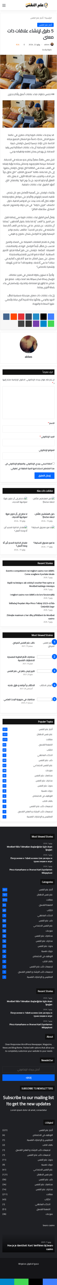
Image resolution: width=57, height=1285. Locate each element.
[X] (43, 316)
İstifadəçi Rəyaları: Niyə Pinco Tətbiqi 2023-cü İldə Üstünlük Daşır (31, 605)
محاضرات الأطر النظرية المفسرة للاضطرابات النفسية (21, 658)
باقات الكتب (47, 801)
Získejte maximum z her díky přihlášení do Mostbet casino (30, 617)
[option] (28, 1238)
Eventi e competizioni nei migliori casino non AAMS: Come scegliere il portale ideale (30, 572)
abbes (47, 44)
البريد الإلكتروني (47, 436)
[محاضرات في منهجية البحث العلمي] (45, 704)
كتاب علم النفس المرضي (24, 643)
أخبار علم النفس (36, 18)
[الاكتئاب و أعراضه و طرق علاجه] (45, 690)
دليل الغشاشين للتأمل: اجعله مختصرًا (44, 515)
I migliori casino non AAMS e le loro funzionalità (32, 595)
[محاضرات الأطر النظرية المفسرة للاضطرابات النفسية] (45, 661)
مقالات (49, 739)
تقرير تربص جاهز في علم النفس (21, 671)
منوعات (49, 770)
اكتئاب (50, 749)
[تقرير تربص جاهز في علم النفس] (45, 675)
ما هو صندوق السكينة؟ (43, 543)
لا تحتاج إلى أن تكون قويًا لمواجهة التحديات (16, 515)
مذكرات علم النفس (44, 780)
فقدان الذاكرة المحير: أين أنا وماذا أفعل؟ (15, 544)
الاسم (51, 423)
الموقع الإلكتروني (46, 450)
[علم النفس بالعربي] (36, 5)
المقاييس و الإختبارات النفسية (40, 816)
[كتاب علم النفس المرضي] (45, 647)
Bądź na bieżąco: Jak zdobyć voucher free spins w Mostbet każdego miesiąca (30, 584)
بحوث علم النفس (45, 785)
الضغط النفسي (46, 744)
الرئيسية (48, 18)
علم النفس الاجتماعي (43, 765)
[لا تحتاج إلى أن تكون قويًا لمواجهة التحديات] (15, 504)
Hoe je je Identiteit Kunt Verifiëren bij (27, 1245)
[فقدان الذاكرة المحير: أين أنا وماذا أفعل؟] (15, 533)
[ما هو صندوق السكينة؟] (42, 533)
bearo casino (49, 1247)
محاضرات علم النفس (44, 775)
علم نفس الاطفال (45, 734)
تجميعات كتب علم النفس (41, 806)
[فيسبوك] (51, 316)
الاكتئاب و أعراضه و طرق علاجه (21, 685)
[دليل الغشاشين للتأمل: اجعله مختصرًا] (42, 504)
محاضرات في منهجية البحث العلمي (19, 699)
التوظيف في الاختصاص (42, 796)
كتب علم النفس (46, 760)
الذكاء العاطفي (45, 755)
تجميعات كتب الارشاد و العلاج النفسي (35, 811)
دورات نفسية (47, 791)
